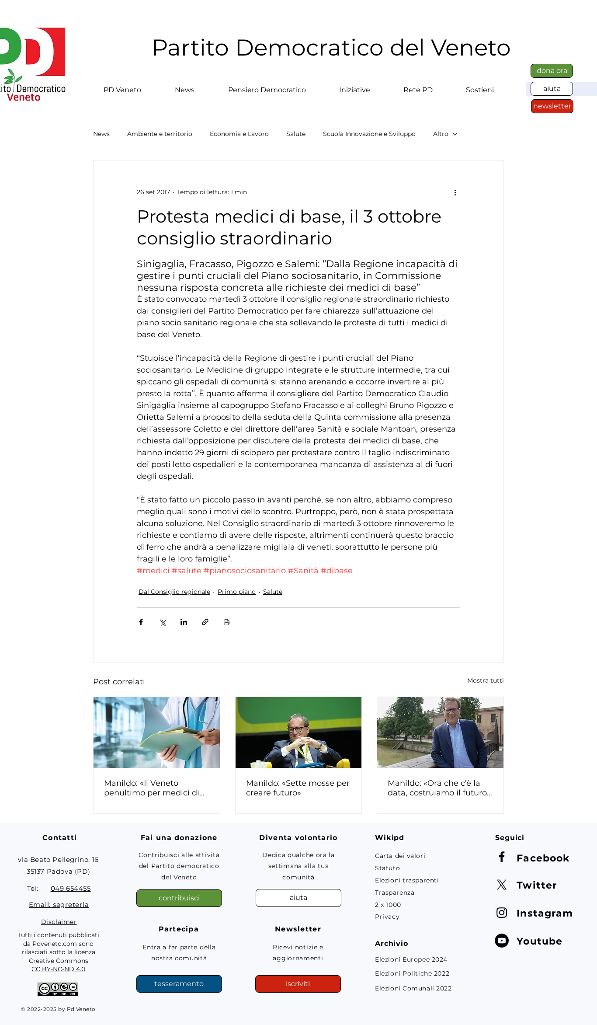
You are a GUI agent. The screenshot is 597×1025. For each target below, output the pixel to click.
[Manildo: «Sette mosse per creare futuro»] (299, 732)
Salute (295, 134)
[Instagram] (502, 913)
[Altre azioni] (455, 192)
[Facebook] (502, 857)
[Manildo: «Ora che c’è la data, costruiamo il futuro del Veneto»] (440, 732)
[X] (502, 885)
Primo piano (237, 592)
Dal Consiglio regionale (174, 592)
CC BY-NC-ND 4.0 (58, 969)
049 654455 (71, 888)
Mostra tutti (485, 680)
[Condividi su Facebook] (141, 622)
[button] (122, 86)
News (101, 134)
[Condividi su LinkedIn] (184, 622)
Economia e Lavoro (239, 134)
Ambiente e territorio (159, 134)
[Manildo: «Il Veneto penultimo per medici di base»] (157, 732)
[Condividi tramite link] (205, 622)
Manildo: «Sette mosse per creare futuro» (298, 788)
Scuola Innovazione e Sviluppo (369, 134)
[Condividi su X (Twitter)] (162, 622)
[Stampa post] (226, 622)
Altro (440, 134)
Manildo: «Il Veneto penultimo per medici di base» (151, 788)
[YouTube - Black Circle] (502, 941)
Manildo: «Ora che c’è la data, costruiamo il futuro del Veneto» (437, 788)
